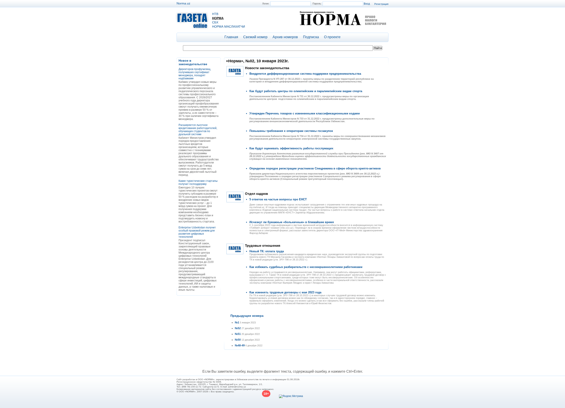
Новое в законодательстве (193, 62)
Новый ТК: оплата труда (266, 251)
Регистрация (381, 4)
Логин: (265, 3)
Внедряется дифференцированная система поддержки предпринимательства (305, 73)
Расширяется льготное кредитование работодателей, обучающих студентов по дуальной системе (198, 129)
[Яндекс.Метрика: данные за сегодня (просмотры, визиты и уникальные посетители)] (291, 396)
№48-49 (240, 345)
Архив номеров (285, 37)
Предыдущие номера (247, 315)
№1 (237, 322)
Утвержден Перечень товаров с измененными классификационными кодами (304, 113)
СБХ (215, 22)
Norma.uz (183, 3)
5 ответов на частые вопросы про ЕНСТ (278, 199)
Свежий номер (255, 37)
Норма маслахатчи (228, 26)
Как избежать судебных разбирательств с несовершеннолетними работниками (305, 267)
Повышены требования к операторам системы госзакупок (291, 131)
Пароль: (317, 3)
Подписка (311, 37)
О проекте (332, 37)
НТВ (215, 14)
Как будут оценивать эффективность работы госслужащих (291, 148)
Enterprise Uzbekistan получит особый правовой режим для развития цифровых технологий (197, 232)
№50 (238, 339)
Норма (218, 18)
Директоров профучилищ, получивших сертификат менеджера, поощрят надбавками (195, 74)
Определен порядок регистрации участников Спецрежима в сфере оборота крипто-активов (315, 168)
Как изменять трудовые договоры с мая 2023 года (285, 292)
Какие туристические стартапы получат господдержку (198, 182)
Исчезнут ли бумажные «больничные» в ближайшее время (291, 222)
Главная (231, 37)
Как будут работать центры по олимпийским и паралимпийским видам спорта (305, 91)
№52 (238, 328)
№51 (238, 334)
